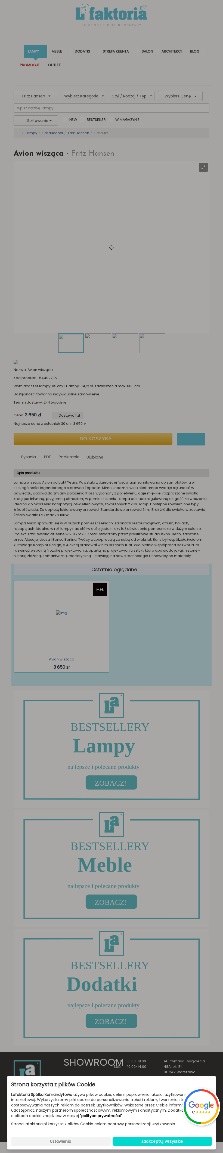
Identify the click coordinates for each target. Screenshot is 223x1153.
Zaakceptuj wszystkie (162, 1141)
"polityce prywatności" (101, 1115)
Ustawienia (61, 1141)
